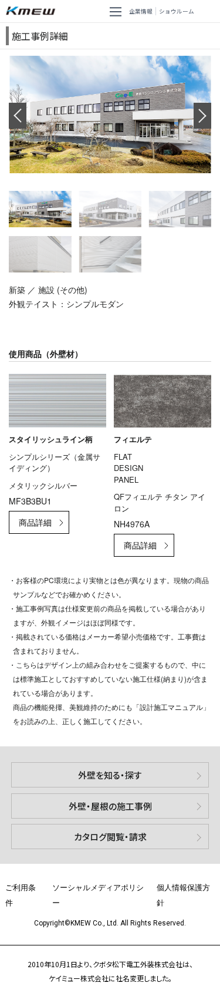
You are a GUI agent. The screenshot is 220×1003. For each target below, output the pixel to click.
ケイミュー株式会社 (33, 11)
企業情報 (141, 11)
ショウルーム (176, 11)
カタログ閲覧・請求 (110, 836)
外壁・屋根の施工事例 (110, 806)
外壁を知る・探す (110, 775)
